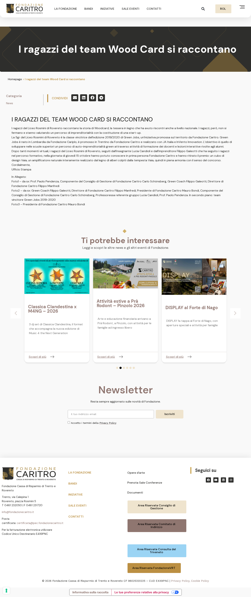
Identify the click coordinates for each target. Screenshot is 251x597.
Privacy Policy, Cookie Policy (190, 581)
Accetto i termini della (93, 422)
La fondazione (65, 9)
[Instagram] (231, 480)
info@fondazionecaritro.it (18, 512)
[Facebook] (208, 480)
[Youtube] (215, 480)
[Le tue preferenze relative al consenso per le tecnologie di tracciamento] (6, 590)
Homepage (15, 79)
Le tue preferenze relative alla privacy (141, 592)
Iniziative (107, 9)
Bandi (88, 9)
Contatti (154, 9)
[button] (203, 9)
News (9, 103)
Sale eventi (130, 9)
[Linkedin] (223, 480)
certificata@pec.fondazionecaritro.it (40, 523)
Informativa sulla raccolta (90, 592)
